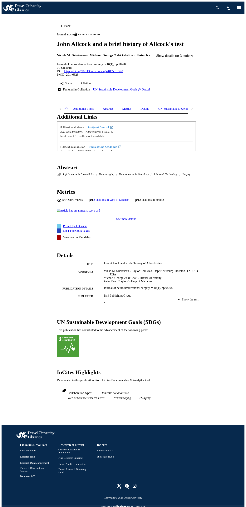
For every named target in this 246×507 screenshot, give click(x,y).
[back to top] (66, 108)
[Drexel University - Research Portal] (22, 7)
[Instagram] (134, 486)
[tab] (83, 108)
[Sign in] (228, 8)
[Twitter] (119, 486)
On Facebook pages (76, 230)
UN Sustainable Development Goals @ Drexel (121, 89)
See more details (126, 219)
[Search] (217, 8)
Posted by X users (75, 226)
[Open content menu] (239, 7)
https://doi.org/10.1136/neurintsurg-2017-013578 (93, 71)
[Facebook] (127, 486)
